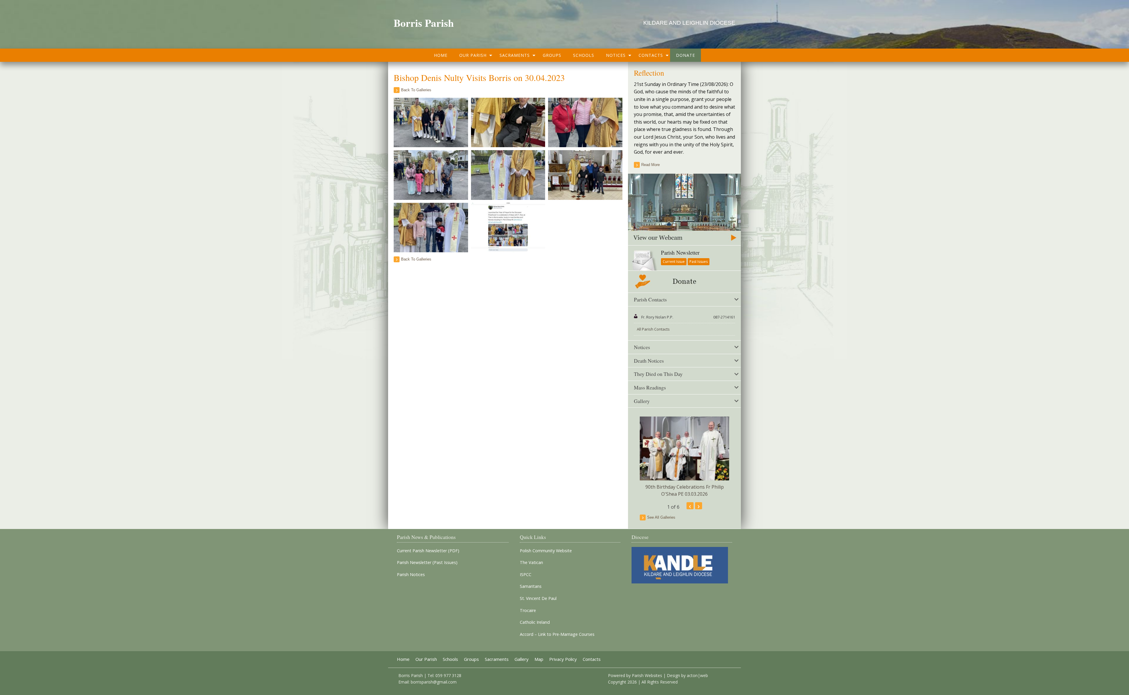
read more (650, 164)
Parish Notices (411, 575)
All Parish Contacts (653, 329)
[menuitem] (440, 55)
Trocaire (528, 610)
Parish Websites (647, 675)
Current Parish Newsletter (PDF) (428, 551)
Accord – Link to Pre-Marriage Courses (557, 634)
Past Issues (698, 261)
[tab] (684, 299)
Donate (685, 55)
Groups (552, 55)
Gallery (522, 659)
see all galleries (661, 517)
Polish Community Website (546, 551)
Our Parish (473, 55)
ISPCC (525, 575)
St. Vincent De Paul (538, 598)
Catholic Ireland (535, 622)
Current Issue (674, 261)
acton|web (697, 675)
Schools (583, 55)
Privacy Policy (563, 659)
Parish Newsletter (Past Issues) (427, 562)
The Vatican (531, 562)
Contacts (651, 55)
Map (539, 659)
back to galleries (416, 90)
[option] (684, 457)
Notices (616, 55)
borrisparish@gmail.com (434, 682)
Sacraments (515, 55)
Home (440, 55)
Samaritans (531, 586)
